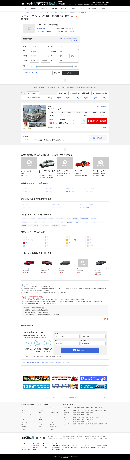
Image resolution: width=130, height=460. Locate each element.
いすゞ (40, 429)
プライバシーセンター (90, 445)
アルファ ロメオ (54, 426)
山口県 (91, 419)
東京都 (74, 410)
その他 (23, 429)
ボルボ (51, 429)
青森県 (78, 408)
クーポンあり (34, 225)
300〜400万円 (70, 191)
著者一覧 (67, 447)
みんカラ (45, 447)
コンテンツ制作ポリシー (58, 447)
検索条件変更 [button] (62, 93)
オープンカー (25, 424)
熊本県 (87, 424)
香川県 (78, 421)
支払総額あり (25, 225)
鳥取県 (74, 419)
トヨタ (40, 408)
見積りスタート (82, 350)
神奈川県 (79, 410)
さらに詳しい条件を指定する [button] (33, 73)
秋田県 (91, 408)
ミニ (51, 417)
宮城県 (87, 408)
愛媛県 (82, 421)
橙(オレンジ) (72, 240)
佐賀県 (78, 424)
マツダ (40, 419)
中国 (65, 419)
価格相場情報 (41, 28)
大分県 (91, 424)
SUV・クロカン (26, 419)
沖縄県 (105, 424)
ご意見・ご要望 (101, 447)
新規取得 (99, 2)
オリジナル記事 (93, 8)
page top (105, 397)
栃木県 (97, 410)
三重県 (87, 414)
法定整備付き (70, 222)
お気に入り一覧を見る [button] (101, 93)
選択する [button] (33, 51)
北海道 (74, 408)
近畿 (65, 417)
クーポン (105, 127)
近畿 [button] (61, 51)
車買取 (73, 8)
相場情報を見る (97, 138)
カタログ (44, 8)
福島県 (100, 408)
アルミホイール (84, 218)
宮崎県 (95, 424)
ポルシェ (52, 419)
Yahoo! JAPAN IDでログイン (40, 87)
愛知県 (74, 414)
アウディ (52, 415)
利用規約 (99, 445)
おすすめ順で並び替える (33, 98)
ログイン (94, 2)
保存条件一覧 (75, 40)
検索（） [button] (70, 73)
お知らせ (69, 445)
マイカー (104, 8)
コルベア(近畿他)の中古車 (72, 12)
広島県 (87, 419)
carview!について (56, 445)
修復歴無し (75, 218)
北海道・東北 (67, 408)
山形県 (95, 408)
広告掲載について (83, 447)
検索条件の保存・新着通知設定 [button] (80, 93)
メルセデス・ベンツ (54, 408)
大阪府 (74, 417)
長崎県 (82, 424)
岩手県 (82, 408)
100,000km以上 (84, 207)
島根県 (78, 419)
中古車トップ (28, 12)
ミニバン (24, 410)
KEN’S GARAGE (56, 127)
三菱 (40, 417)
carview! (22, 12)
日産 (40, 412)
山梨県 (105, 410)
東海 (65, 414)
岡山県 (82, 419)
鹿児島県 (101, 424)
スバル (40, 422)
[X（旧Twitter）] (40, 437)
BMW (51, 410)
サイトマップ (74, 447)
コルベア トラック (54, 109)
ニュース (82, 8)
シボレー (26, 136)
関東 (65, 410)
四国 (65, 421)
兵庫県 (78, 417)
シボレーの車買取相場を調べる (32, 362)
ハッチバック (25, 412)
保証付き (78, 222)
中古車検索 (54, 8)
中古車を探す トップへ (50, 397)
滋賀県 (87, 417)
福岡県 (74, 424)
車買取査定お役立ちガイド (63, 362)
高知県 (87, 421)
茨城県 (92, 410)
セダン (23, 408)
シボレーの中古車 (53, 12)
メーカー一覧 (35, 12)
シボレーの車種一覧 (44, 12)
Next (109, 266)
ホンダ (40, 415)
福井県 (91, 412)
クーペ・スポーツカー (27, 422)
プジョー (52, 422)
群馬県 (101, 410)
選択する (62, 60)
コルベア (34, 136)
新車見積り (64, 8)
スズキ (40, 424)
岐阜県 (78, 414)
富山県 (82, 412)
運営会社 (64, 445)
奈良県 (91, 417)
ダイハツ (41, 426)
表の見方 (26, 285)
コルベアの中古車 (62, 12)
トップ (25, 8)
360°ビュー (34, 8)
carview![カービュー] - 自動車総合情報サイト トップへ (71, 397)
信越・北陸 (66, 412)
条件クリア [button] (57, 73)
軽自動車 (24, 426)
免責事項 (105, 445)
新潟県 (74, 412)
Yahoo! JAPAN (105, 2)
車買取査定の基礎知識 (48, 362)
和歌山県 (96, 417)
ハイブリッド (25, 417)
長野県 (78, 412)
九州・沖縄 (66, 424)
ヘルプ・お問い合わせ (57, 449)
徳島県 (74, 421)
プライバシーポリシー (78, 445)
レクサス (41, 410)
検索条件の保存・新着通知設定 (70, 38)
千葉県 (88, 410)
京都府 (82, 417)
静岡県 (82, 414)
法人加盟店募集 (92, 447)
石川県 (87, 412)
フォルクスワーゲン (54, 412)
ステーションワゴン (27, 415)
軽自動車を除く (55, 225)
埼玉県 (84, 410)
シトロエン (52, 424)
